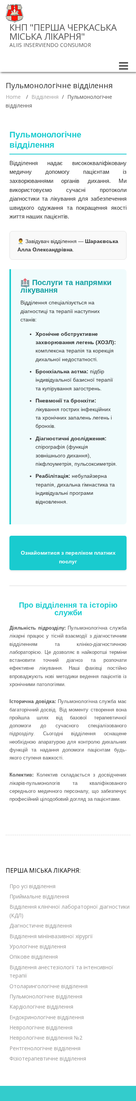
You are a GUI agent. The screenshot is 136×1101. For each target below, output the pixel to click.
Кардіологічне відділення (41, 1006)
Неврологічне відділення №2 (45, 1037)
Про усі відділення (32, 886)
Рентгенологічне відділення (44, 1048)
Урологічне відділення (37, 946)
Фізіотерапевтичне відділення (47, 1058)
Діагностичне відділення (40, 925)
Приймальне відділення (39, 896)
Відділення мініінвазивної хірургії (51, 936)
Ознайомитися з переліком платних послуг (68, 557)
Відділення (45, 96)
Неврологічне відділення (41, 1027)
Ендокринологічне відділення (46, 1017)
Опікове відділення (33, 956)
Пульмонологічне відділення (45, 996)
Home (13, 96)
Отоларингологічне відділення (48, 986)
